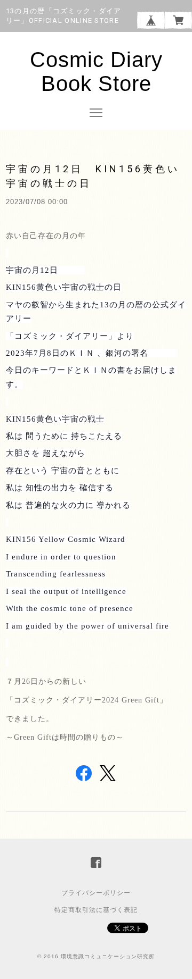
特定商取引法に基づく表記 (96, 910)
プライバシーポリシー (96, 893)
